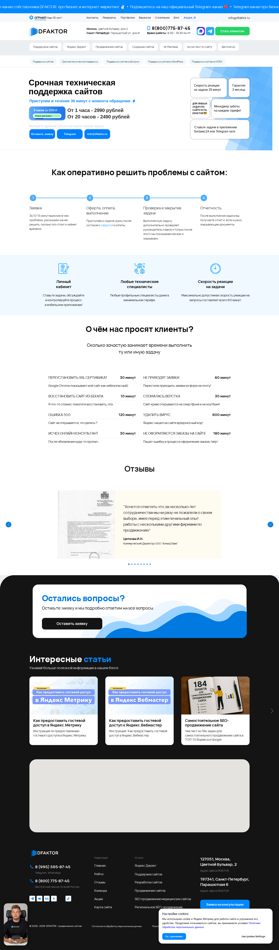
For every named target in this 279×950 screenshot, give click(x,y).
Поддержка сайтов (45, 47)
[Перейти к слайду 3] (135, 564)
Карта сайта (103, 907)
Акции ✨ (190, 17)
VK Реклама (171, 47)
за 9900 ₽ (45, 110)
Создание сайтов (143, 47)
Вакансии (145, 17)
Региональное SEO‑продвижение (159, 907)
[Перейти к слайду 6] (144, 564)
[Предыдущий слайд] (8, 524)
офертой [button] (107, 225)
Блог (176, 17)
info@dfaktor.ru (239, 18)
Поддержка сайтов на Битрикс (123, 61)
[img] (44, 852)
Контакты (92, 17)
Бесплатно (228, 47)
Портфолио (128, 17)
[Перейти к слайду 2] (131, 564)
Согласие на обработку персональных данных (117, 926)
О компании (162, 17)
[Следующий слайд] (270, 524)
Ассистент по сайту (199, 47)
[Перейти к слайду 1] (128, 564)
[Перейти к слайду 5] (141, 564)
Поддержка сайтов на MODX (207, 61)
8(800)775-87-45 (171, 28)
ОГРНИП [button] (40, 18)
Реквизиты (109, 17)
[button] (232, 31)
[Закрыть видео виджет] (27, 904)
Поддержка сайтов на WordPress (165, 61)
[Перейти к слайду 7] (147, 564)
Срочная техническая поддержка (80, 61)
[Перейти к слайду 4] (138, 564)
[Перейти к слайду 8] (150, 564)
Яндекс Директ (76, 47)
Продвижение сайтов (109, 47)
